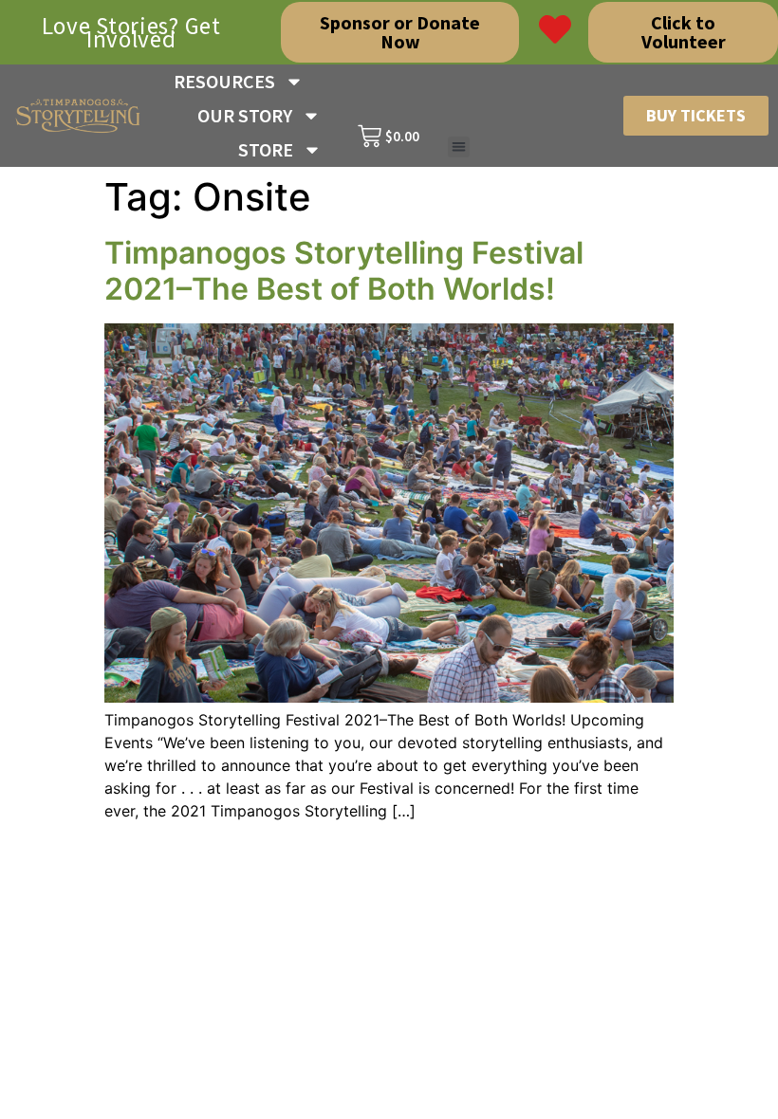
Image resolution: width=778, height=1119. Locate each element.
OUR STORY (244, 115)
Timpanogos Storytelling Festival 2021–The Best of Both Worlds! (344, 270)
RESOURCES (224, 81)
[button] (459, 147)
